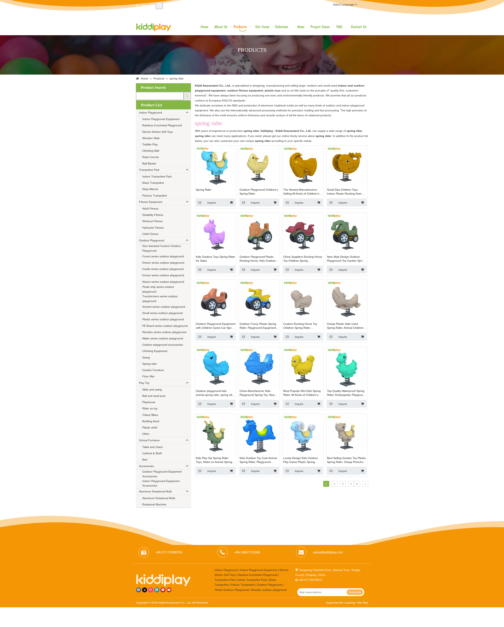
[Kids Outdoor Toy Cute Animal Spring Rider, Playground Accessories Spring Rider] (259, 434)
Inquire (211, 202)
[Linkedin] (156, 589)
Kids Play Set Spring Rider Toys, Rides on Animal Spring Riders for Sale (214, 460)
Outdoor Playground (151, 240)
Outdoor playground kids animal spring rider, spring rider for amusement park (215, 393)
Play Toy (144, 382)
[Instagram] (150, 589)
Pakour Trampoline (243, 584)
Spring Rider (203, 189)
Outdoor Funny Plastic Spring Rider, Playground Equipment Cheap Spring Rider (258, 326)
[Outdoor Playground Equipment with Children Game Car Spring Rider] (215, 300)
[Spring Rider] (215, 165)
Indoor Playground (150, 112)
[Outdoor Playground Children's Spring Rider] (259, 165)
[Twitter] (144, 589)
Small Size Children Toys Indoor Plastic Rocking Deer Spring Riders (344, 192)
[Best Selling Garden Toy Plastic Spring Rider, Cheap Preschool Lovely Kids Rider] (346, 434)
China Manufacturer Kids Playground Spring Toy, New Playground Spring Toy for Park (259, 393)
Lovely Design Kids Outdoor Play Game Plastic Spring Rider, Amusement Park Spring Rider (302, 460)
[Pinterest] (162, 589)
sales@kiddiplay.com (328, 552)
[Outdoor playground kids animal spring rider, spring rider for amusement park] (215, 367)
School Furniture (149, 440)
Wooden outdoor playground (269, 589)
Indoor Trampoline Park (252, 579)
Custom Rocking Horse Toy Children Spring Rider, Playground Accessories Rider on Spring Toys (302, 326)
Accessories (146, 466)
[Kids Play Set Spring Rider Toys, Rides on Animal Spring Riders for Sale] (215, 434)
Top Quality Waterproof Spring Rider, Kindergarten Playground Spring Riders (346, 393)
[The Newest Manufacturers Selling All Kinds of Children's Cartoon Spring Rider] (303, 165)
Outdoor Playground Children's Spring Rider (259, 191)
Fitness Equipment (150, 201)
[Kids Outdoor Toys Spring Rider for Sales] (215, 233)
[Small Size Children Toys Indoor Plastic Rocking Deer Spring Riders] (346, 165)
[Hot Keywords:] (159, 5)
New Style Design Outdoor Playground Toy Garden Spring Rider (346, 259)
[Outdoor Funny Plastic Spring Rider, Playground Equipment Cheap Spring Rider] (259, 300)
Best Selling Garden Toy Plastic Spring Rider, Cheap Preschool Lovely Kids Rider (346, 460)
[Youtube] (169, 589)
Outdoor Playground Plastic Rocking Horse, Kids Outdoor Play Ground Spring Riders (258, 259)
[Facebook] (138, 589)
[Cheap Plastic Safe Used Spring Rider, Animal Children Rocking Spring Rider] (346, 300)
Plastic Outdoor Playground (232, 589)
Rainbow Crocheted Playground (257, 574)
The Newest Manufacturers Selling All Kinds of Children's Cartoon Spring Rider (301, 192)
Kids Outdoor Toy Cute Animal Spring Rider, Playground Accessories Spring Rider (258, 460)
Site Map (362, 602)
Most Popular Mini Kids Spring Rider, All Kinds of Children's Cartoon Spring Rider (302, 393)
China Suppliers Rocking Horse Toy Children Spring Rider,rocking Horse (302, 259)
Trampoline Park (149, 169)
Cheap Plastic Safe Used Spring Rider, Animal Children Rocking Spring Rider (345, 326)
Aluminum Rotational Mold (155, 491)
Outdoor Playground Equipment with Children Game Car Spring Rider (215, 326)
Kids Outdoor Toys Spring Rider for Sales (215, 258)
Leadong (349, 602)
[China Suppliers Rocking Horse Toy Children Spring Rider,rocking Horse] (303, 233)
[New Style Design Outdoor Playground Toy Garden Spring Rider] (346, 233)
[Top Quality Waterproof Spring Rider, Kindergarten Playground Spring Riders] (346, 367)
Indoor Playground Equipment (258, 570)
